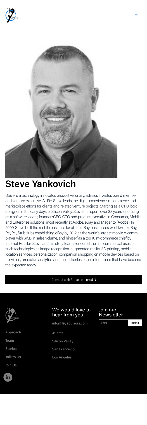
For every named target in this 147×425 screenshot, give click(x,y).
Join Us (11, 365)
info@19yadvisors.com (70, 323)
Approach (13, 332)
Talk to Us (13, 357)
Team (9, 341)
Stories (11, 349)
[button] (136, 15)
